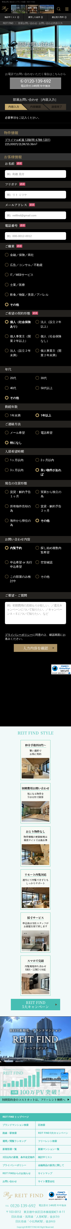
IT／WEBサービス (21, 275)
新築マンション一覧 (48, 1149)
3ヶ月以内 (16, 470)
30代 (44, 378)
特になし (16, 443)
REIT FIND (8, 23)
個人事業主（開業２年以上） (20, 339)
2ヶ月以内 (47, 460)
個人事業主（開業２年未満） (51, 353)
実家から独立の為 (51, 494)
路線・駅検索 (10, 1133)
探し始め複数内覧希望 (51, 550)
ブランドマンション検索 (16, 1125)
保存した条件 (35, 17)
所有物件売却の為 (20, 509)
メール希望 (17, 433)
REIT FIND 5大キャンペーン (53, 1133)
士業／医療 (17, 285)
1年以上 (46, 415)
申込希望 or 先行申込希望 (21, 565)
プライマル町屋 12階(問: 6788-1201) (27, 139)
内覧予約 (16, 548)
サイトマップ (45, 1173)
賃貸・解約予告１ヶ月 (20, 494)
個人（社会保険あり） (20, 324)
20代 (13, 378)
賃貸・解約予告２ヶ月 (51, 509)
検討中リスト (12, 17)
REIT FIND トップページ (16, 1117)
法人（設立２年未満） (20, 353)
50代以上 (47, 388)
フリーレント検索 (47, 1141)
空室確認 (46, 562)
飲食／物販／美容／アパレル (29, 294)
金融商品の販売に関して (51, 1165)
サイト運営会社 (46, 1181)
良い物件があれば (51, 472)
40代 (13, 388)
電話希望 (46, 433)
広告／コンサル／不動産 (26, 265)
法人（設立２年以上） (51, 324)
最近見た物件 (59, 17)
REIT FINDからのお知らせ (17, 1173)
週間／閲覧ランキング (14, 1141)
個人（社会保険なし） (51, 339)
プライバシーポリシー (19, 634)
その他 (14, 304)
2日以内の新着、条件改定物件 (19, 1157)
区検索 (41, 1125)
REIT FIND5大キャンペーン (35, 1004)
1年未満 (15, 415)
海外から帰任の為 (20, 523)
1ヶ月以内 (16, 460)
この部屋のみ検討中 (20, 579)
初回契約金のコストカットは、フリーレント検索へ (33, 1100)
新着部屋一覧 (10, 1149)
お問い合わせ (10, 1181)
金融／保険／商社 (22, 255)
